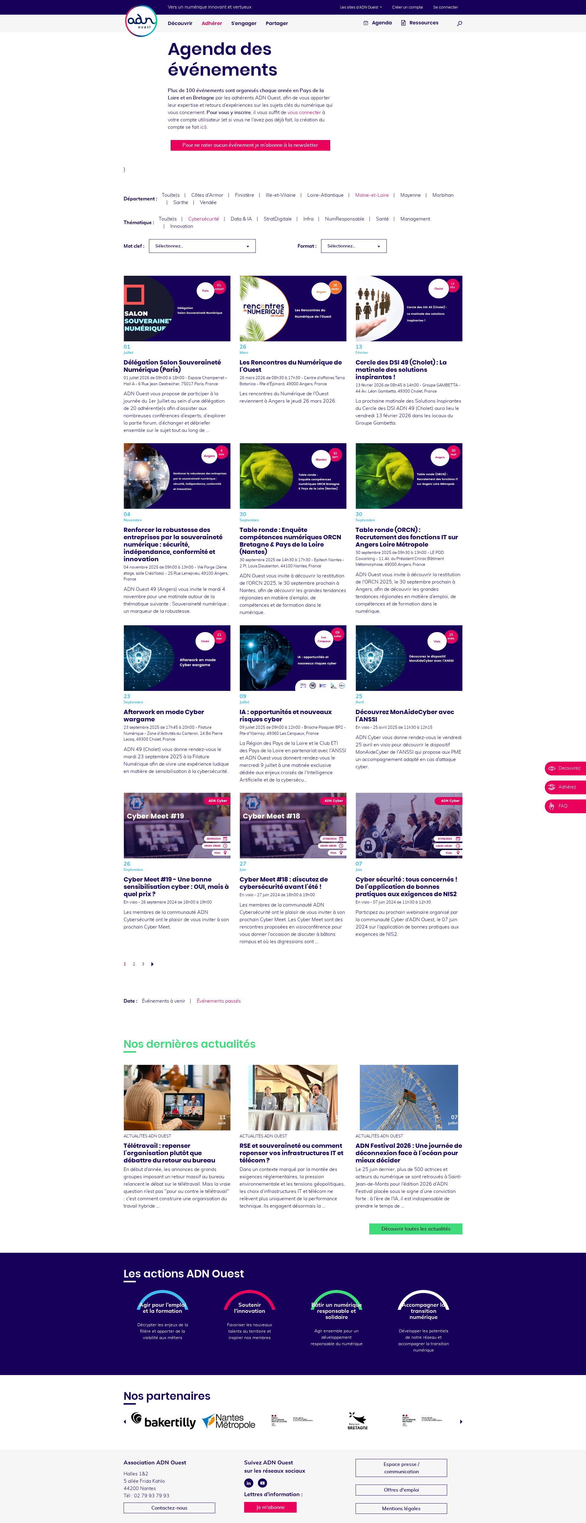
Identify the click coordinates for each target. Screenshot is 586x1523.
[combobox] (202, 246)
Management (415, 219)
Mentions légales (401, 1508)
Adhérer (212, 23)
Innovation (181, 226)
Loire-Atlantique (325, 195)
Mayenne (410, 195)
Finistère (244, 195)
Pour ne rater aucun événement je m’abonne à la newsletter (250, 145)
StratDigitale (278, 219)
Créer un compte (407, 7)
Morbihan (443, 195)
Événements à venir (163, 1001)
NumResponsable (344, 219)
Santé (382, 219)
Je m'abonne (270, 1507)
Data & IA (241, 219)
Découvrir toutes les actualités (416, 1229)
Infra (308, 219)
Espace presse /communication (401, 1468)
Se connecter (445, 7)
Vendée (208, 202)
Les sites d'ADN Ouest (359, 7)
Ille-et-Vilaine (281, 195)
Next (461, 1422)
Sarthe (180, 202)
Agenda (381, 22)
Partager (277, 23)
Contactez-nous (169, 1508)
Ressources (424, 22)
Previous (125, 1422)
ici (202, 127)
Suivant (154, 964)
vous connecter (304, 112)
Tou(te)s (171, 195)
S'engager (244, 23)
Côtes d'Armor (207, 195)
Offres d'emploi (401, 1490)
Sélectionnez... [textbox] (169, 246)
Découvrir (180, 23)
